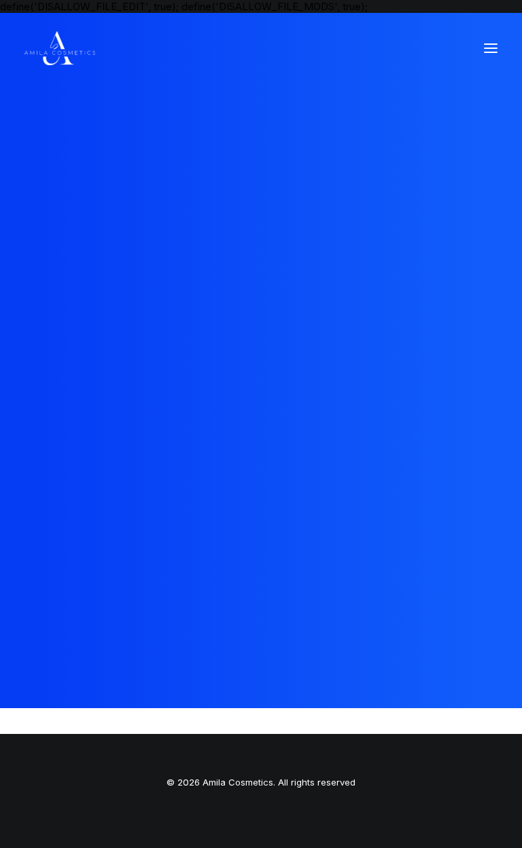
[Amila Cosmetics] (59, 48)
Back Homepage (261, 453)
